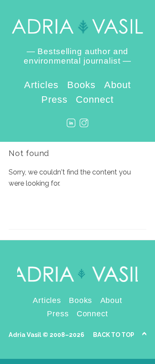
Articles (41, 85)
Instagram (84, 123)
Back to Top (113, 334)
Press (54, 99)
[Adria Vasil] (77, 26)
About (117, 85)
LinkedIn (71, 123)
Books (81, 85)
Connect (95, 99)
